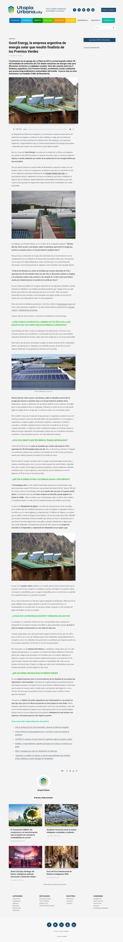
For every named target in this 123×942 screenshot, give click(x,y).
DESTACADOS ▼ (83, 20)
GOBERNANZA (26, 20)
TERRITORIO (71, 20)
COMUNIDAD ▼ (108, 20)
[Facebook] (49, 924)
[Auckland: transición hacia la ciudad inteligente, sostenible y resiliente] (61, 815)
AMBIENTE (37, 20)
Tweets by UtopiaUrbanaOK (91, 47)
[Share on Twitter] (4, 138)
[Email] (4, 148)
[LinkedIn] (4, 143)
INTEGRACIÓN (59, 20)
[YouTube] (67, 924)
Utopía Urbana (43, 790)
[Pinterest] (76, 770)
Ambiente (12, 38)
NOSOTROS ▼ (95, 20)
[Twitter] (55, 924)
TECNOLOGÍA (15, 20)
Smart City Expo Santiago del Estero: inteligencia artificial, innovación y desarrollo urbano (23, 874)
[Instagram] (61, 924)
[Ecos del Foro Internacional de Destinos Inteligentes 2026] (61, 857)
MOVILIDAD (48, 20)
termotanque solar (64, 304)
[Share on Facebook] (4, 133)
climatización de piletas (28, 310)
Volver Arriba (62, 936)
